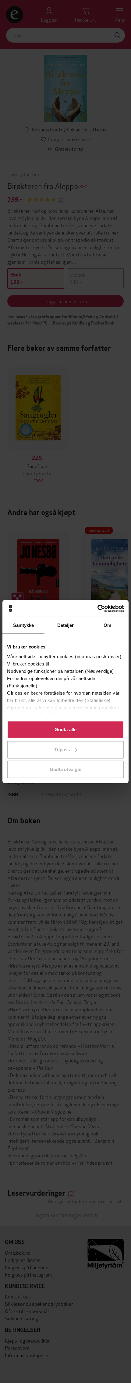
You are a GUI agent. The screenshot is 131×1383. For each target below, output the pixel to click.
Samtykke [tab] (23, 625)
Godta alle (65, 729)
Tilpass (62, 749)
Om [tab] (107, 625)
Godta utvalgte (65, 769)
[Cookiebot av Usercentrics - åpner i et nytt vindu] (97, 608)
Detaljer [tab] (65, 625)
